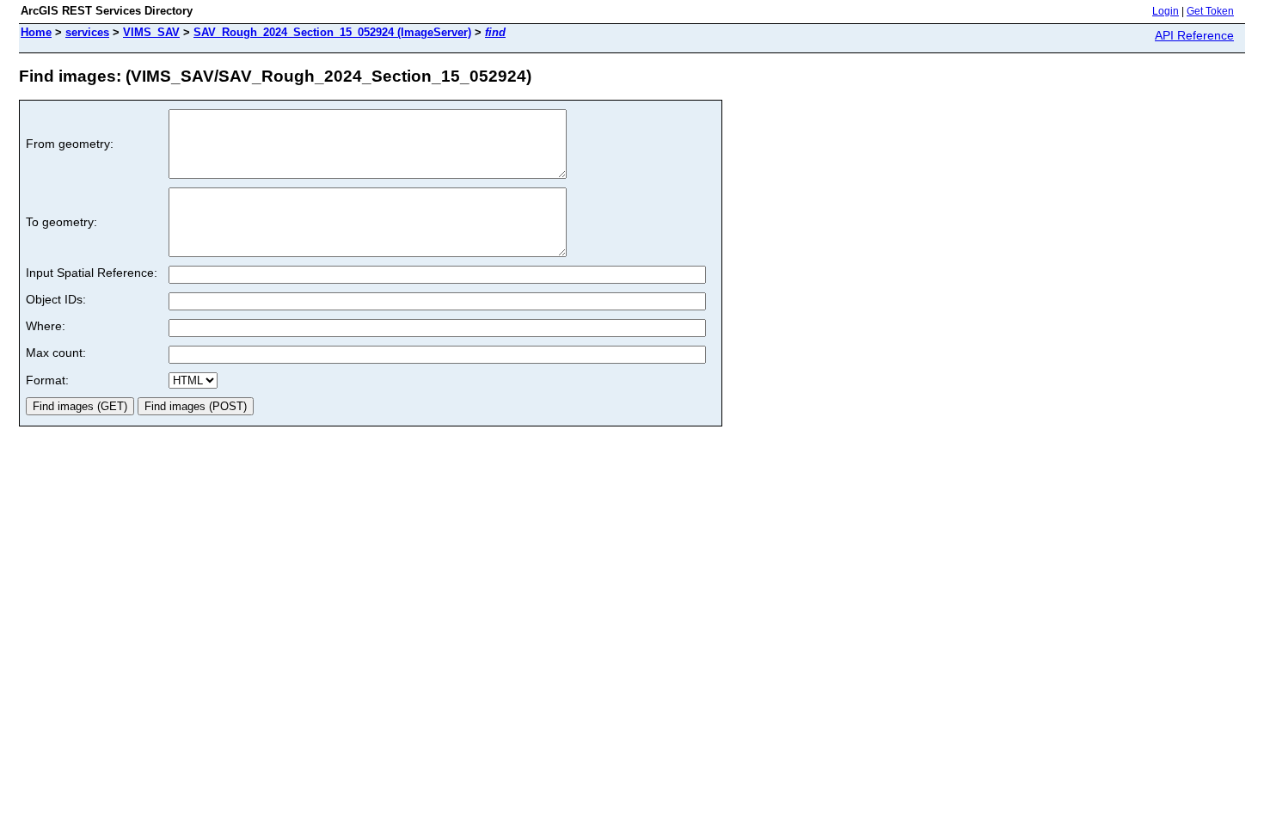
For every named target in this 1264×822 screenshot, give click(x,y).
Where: (45, 326)
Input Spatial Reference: (91, 272)
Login (1165, 11)
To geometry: (61, 222)
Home (36, 32)
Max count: (56, 352)
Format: (47, 380)
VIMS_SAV (151, 32)
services (87, 32)
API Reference (1194, 35)
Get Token (1210, 11)
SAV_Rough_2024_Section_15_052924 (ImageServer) (332, 32)
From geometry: (70, 143)
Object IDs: (56, 299)
